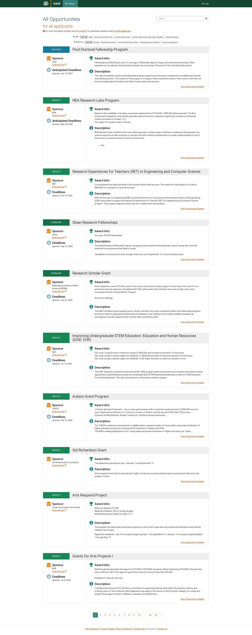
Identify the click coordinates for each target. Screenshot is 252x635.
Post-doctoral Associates (128, 42)
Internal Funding (171, 37)
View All (84, 37)
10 (139, 615)
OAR (57, 3)
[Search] (206, 18)
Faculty (96, 42)
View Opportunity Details (192, 86)
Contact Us (162, 629)
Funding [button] (70, 3)
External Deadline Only (103, 37)
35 (150, 615)
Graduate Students (108, 42)
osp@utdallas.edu (122, 31)
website (82, 31)
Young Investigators (169, 42)
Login (206, 3)
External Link (58, 65)
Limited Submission (122, 37)
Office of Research (123, 629)
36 (156, 615)
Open (91, 37)
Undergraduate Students (150, 42)
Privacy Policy (139, 629)
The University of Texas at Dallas (99, 629)
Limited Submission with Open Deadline (148, 37)
